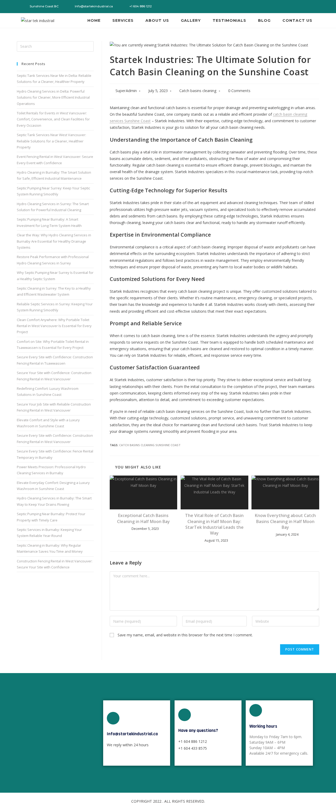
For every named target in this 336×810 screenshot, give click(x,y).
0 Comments (239, 90)
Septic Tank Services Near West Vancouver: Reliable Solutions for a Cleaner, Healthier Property (51, 141)
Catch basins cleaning (198, 90)
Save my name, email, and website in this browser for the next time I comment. (185, 634)
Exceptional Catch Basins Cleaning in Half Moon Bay (143, 518)
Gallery (191, 20)
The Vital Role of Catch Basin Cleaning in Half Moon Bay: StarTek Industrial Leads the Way (214, 524)
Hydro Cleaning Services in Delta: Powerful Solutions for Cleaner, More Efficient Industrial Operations (53, 97)
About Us (157, 20)
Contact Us (297, 20)
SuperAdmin (126, 90)
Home (94, 20)
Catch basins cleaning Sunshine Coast (150, 445)
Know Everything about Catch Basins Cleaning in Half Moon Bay (285, 521)
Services (123, 20)
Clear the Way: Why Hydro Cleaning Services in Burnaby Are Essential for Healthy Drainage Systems (54, 241)
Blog (264, 20)
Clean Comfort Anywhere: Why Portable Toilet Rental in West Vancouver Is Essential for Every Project (54, 325)
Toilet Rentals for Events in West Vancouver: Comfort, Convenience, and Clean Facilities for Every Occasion (53, 119)
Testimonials (229, 20)
